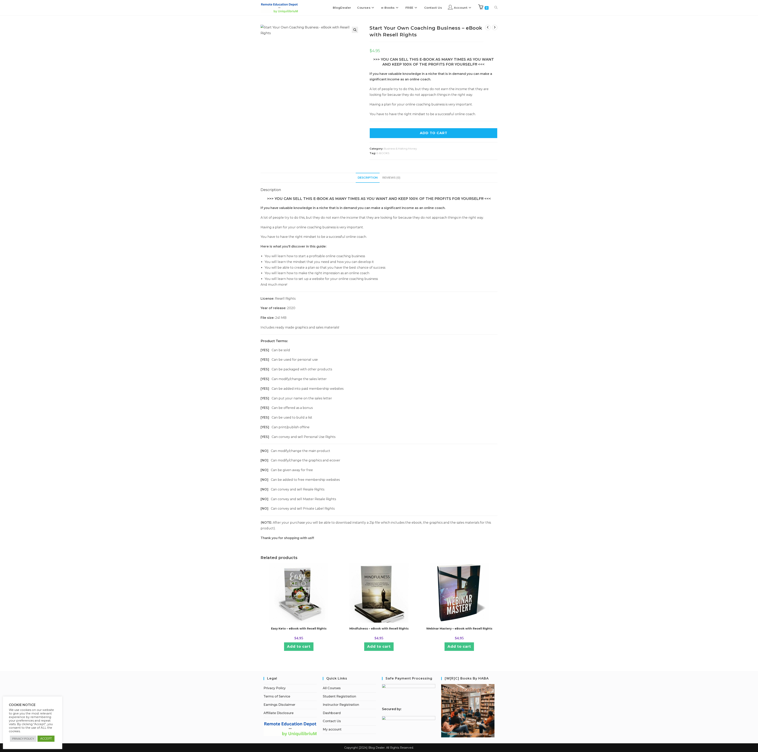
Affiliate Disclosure (279, 713)
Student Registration (339, 696)
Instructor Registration (341, 705)
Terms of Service (277, 696)
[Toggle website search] (496, 7)
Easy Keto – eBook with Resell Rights (298, 628)
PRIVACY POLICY (23, 738)
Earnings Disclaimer (279, 705)
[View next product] (494, 27)
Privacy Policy (275, 688)
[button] (355, 30)
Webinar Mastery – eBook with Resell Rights (459, 628)
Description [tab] (368, 177)
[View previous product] (488, 27)
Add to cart (299, 646)
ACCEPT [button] (46, 738)
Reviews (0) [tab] (391, 177)
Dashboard (332, 713)
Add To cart (433, 133)
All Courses (332, 688)
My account (332, 729)
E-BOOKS (383, 153)
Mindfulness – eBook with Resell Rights (379, 628)
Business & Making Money (400, 148)
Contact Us (332, 721)
